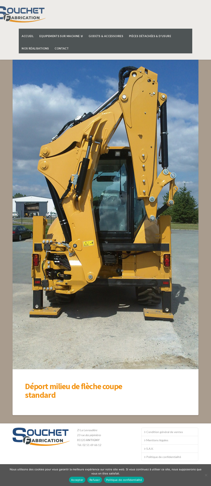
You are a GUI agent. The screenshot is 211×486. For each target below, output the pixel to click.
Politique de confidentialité (163, 457)
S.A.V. (150, 448)
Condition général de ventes (164, 432)
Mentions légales (157, 440)
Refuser (94, 479)
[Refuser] (206, 475)
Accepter (77, 479)
